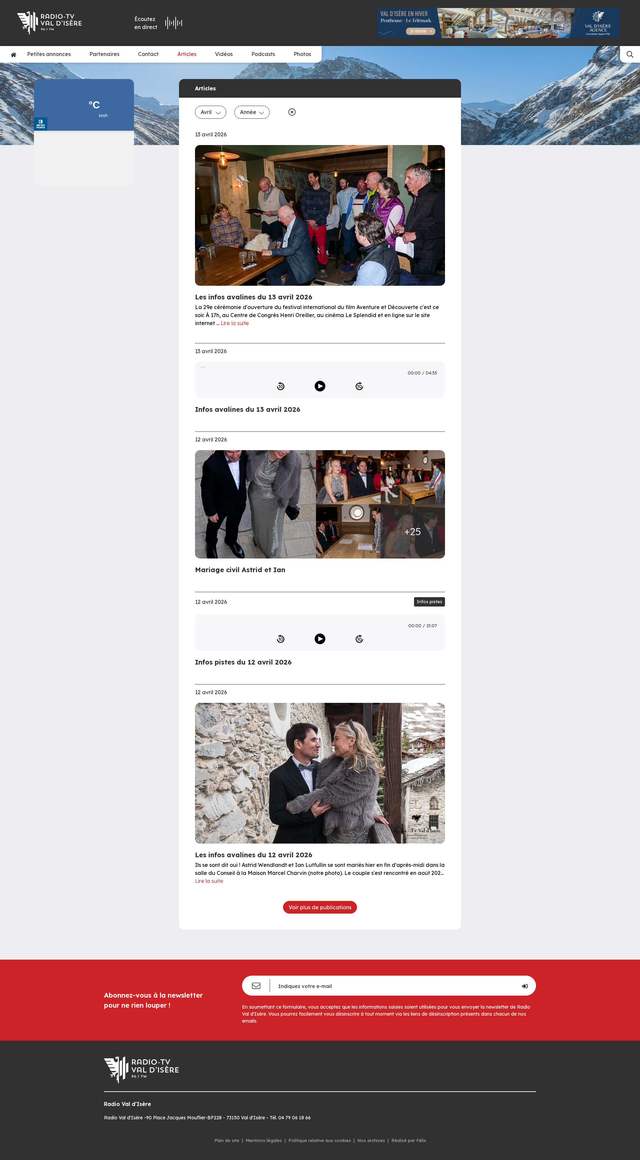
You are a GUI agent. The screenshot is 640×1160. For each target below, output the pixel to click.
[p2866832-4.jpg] (348, 531)
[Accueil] (13, 54)
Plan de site (226, 1140)
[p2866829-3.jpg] (413, 477)
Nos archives (371, 1140)
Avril (207, 112)
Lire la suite (235, 323)
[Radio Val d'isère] (59, 23)
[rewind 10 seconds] (280, 386)
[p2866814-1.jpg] (257, 504)
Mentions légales (264, 1140)
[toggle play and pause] (320, 386)
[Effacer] (291, 112)
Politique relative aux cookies (319, 1140)
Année (248, 112)
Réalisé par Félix (408, 1140)
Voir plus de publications (320, 907)
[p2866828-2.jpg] (348, 477)
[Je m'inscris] (524, 986)
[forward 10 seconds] (359, 386)
